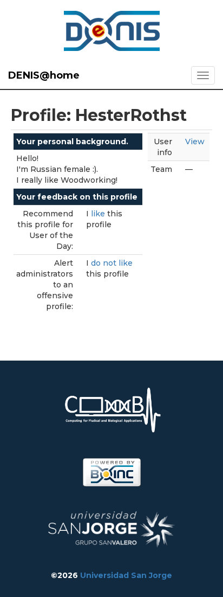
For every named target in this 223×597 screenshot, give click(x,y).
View (195, 141)
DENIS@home (44, 75)
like (99, 214)
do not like (112, 263)
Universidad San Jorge (126, 575)
